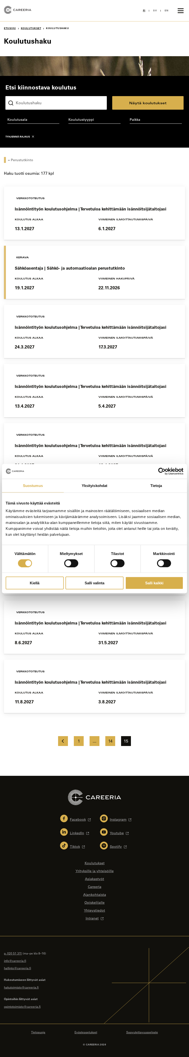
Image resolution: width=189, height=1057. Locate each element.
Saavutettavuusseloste (142, 1032)
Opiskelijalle (94, 902)
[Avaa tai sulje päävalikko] (180, 10)
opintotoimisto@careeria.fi (22, 1006)
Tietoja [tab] (156, 485)
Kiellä (34, 583)
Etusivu (10, 28)
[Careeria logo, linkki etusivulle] (17, 10)
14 (110, 741)
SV (155, 10)
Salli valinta (94, 583)
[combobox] (33, 120)
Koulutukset (31, 28)
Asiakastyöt (94, 879)
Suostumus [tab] (33, 485)
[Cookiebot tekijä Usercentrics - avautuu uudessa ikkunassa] (161, 471)
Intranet (92, 918)
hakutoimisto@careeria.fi (21, 987)
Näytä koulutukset (148, 103)
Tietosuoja (38, 1032)
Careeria (94, 886)
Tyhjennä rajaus (17, 136)
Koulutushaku (17, 92)
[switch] (71, 563)
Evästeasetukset (86, 1032)
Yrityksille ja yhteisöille (95, 871)
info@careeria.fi (15, 961)
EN (166, 10)
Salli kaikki (154, 583)
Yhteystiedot (94, 910)
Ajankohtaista (94, 894)
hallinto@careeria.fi (17, 968)
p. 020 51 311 (13, 953)
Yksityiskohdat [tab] (94, 485)
